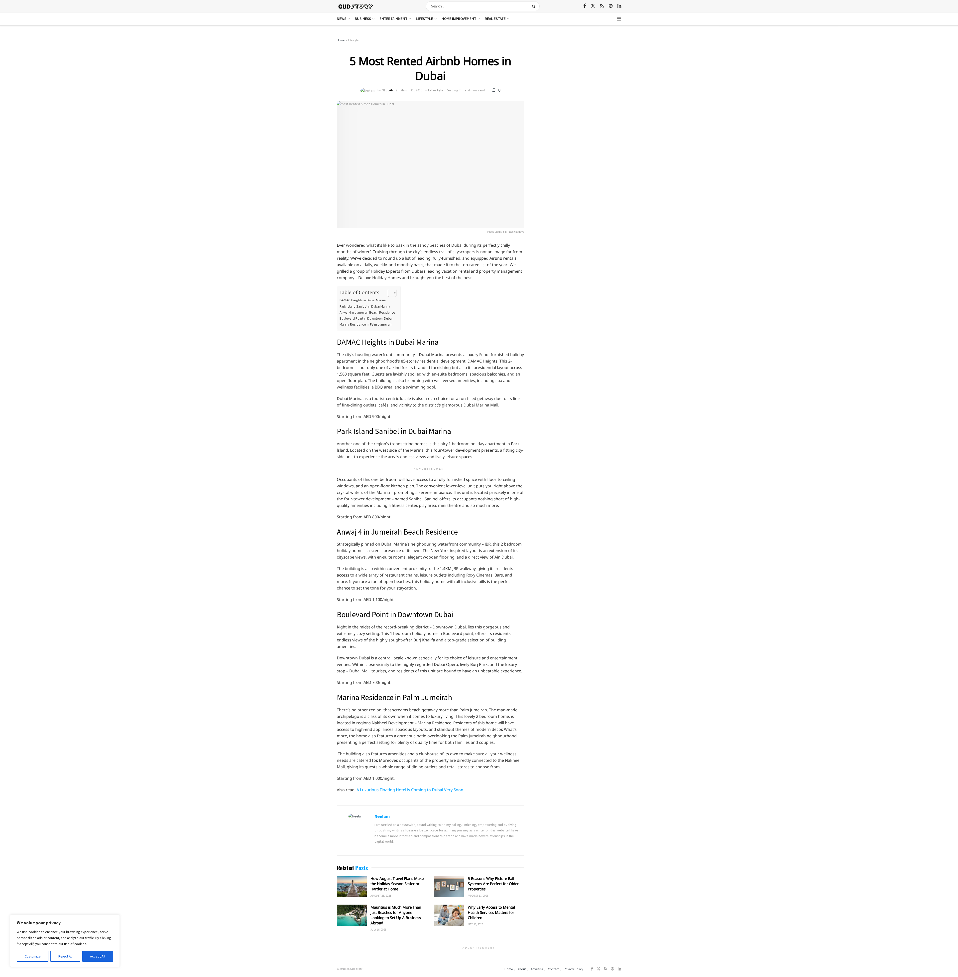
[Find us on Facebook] (584, 6)
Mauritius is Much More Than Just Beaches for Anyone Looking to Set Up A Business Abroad (395, 915)
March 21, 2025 (411, 90)
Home (341, 40)
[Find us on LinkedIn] (619, 6)
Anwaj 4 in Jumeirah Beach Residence (367, 312)
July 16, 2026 (378, 929)
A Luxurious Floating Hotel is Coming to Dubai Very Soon (410, 789)
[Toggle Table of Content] (389, 293)
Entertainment (393, 18)
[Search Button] (534, 6)
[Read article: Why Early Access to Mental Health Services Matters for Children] (449, 915)
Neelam (387, 90)
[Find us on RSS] (602, 6)
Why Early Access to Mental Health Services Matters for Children (491, 912)
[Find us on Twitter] (593, 6)
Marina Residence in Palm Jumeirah (365, 324)
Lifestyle (424, 18)
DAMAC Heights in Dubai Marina (363, 300)
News (341, 18)
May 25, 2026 (475, 924)
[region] (65, 941)
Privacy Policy (573, 969)
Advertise (537, 969)
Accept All (97, 956)
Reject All (65, 956)
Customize (33, 956)
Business (363, 18)
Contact (553, 969)
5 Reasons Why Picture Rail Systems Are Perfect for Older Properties (493, 883)
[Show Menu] (619, 18)
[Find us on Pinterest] (610, 6)
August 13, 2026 (478, 895)
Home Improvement (459, 18)
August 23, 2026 (380, 895)
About (522, 969)
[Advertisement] (578, 75)
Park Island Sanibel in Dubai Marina (365, 306)
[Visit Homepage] (356, 6)
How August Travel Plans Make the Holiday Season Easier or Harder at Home (397, 883)
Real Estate (495, 18)
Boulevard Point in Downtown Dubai (366, 318)
